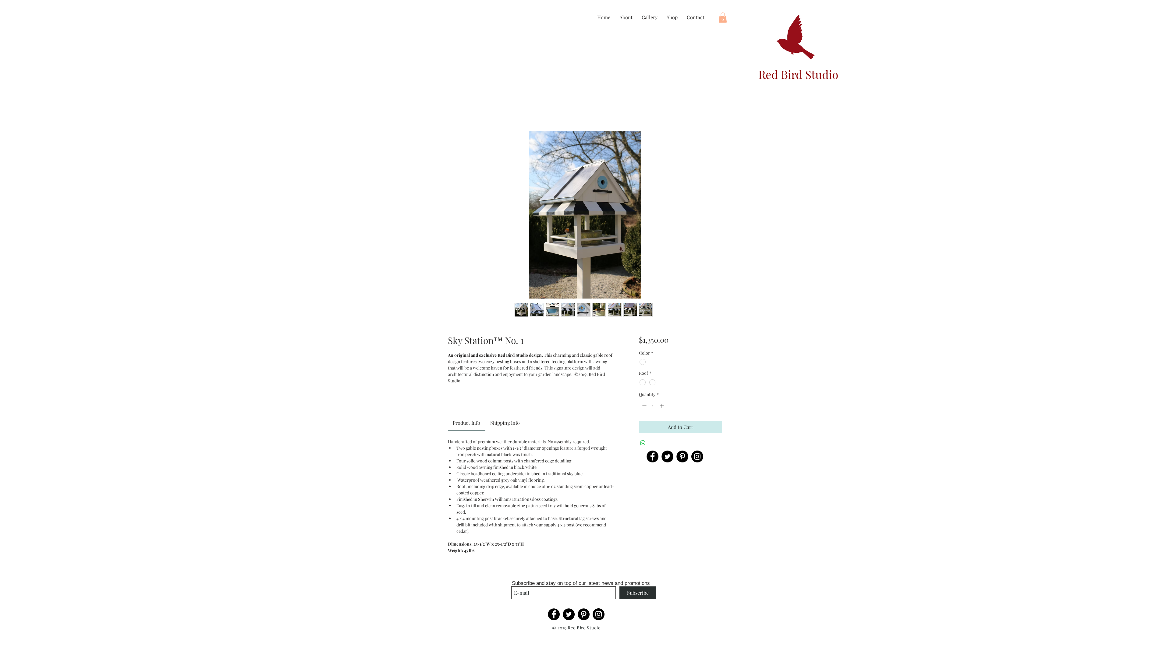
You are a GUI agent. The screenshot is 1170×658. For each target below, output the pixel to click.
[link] (466, 422)
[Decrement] (643, 405)
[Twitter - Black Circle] (667, 456)
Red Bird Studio (798, 74)
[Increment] (662, 405)
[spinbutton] (652, 405)
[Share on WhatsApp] (643, 443)
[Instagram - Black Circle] (697, 456)
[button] (722, 17)
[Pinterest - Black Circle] (682, 456)
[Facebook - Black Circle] (652, 456)
